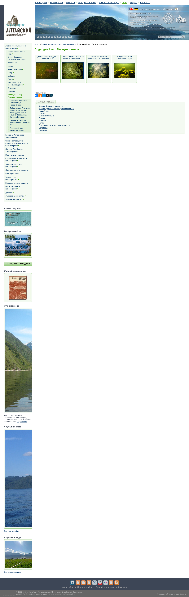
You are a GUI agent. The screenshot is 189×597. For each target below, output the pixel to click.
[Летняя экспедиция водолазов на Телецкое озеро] (98, 70)
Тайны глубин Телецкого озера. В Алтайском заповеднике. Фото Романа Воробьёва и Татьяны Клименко (20, 112)
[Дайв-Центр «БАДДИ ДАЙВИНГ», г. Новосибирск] (47, 70)
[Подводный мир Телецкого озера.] (124, 70)
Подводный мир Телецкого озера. (124, 57)
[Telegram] (78, 582)
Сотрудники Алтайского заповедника (16, 159)
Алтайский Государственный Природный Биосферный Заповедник (55, 592)
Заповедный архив (13, 199)
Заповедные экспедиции (16, 183)
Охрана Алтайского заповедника (14, 150)
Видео (133, 2)
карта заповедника (147, 9)
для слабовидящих (165, 9)
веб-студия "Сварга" (178, 594)
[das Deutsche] (136, 9)
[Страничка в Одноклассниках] (83, 582)
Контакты (145, 2)
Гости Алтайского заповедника (13, 187)
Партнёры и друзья (105, 587)
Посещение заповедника (18, 264)
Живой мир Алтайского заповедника (57, 44)
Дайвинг (9, 192)
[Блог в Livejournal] (94, 582)
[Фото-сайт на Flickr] (105, 582)
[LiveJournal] (51, 95)
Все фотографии (12, 531)
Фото (124, 2)
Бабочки (42, 120)
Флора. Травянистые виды (51, 106)
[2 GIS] (111, 582)
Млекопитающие (46, 116)
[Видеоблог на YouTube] (100, 582)
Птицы (42, 118)
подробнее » (22, 422)
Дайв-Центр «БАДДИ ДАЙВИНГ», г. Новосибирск (46, 57)
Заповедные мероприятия (11, 178)
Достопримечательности (16, 170)
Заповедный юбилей (14, 196)
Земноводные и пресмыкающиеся (54, 125)
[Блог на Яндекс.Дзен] (89, 582)
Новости (70, 2)
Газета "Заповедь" (109, 2)
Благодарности (12, 173)
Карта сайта (67, 587)
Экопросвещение (87, 2)
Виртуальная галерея (15, 155)
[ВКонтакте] (36, 95)
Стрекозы (43, 128)
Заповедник (41, 2)
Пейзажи (43, 130)
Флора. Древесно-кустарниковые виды (56, 108)
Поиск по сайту (84, 587)
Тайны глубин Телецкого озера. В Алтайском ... (73, 57)
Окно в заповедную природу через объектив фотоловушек (16, 143)
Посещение (56, 2)
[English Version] (131, 9)
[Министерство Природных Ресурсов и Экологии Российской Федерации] (176, 9)
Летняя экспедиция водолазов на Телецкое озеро (98, 57)
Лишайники (44, 111)
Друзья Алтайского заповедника (13, 165)
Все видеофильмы (12, 572)
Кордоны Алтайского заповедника (14, 136)
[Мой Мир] (44, 95)
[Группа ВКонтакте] (72, 582)
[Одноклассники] (40, 95)
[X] (48, 95)
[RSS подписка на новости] (116, 582)
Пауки (41, 123)
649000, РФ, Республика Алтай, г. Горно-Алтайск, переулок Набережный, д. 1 (46, 594)
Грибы (42, 113)
